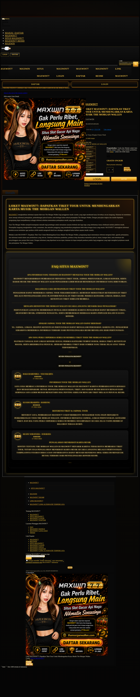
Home (4, 88)
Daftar (15, 54)
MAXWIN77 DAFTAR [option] (88, 166)
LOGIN (104, 84)
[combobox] (129, 63)
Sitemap (32, 532)
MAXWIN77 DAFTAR (38, 520)
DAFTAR (35, 84)
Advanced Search (125, 64)
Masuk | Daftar (14, 33)
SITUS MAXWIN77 (14, 38)
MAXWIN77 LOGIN (37, 518)
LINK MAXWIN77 (36, 501)
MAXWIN (10, 43)
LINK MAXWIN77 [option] (88, 162)
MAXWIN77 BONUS (37, 529)
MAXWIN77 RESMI (14, 41)
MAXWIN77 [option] (88, 147)
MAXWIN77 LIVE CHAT (39, 531)
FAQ (31, 527)
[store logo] (6, 49)
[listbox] (95, 159)
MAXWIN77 (11, 35)
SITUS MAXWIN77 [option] (88, 150)
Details (10, 193)
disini (111, 152)
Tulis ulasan (107, 129)
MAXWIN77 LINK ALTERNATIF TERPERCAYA (47, 504)
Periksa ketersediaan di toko (93, 184)
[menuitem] (6, 68)
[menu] (64, 72)
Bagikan (87, 185)
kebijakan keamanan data (34, 562)
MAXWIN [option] (88, 154)
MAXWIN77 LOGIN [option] (88, 171)
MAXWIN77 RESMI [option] (88, 157)
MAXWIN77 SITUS (37, 547)
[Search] (135, 64)
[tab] (10, 192)
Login (5, 54)
